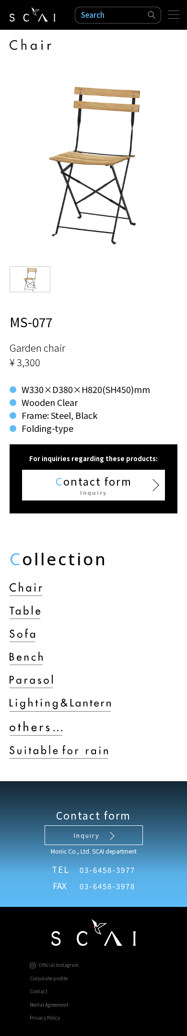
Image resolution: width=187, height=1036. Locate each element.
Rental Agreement (49, 1004)
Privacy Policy (45, 1017)
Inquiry (87, 835)
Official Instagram (58, 964)
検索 (152, 15)
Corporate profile (49, 978)
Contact (38, 991)
